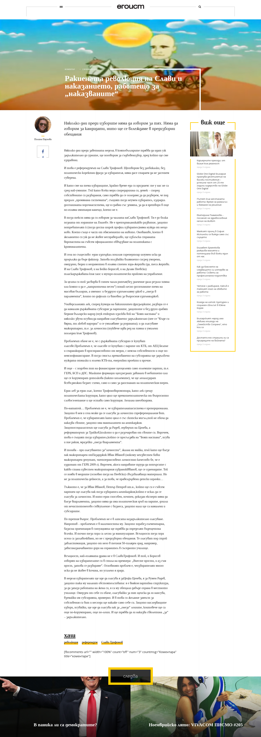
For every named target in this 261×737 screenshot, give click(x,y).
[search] (200, 7)
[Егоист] (130, 6)
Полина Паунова (43, 139)
